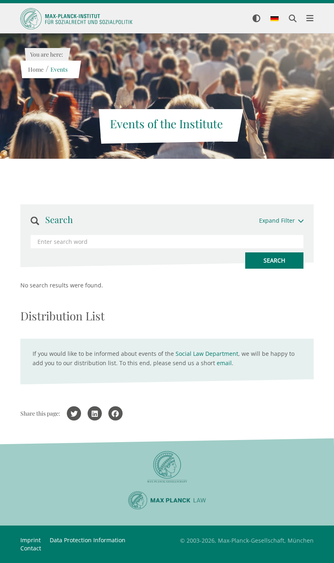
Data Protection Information (87, 540)
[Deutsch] (274, 19)
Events (58, 69)
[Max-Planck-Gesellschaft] (167, 467)
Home (35, 69)
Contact (30, 548)
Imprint (30, 540)
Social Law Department (207, 353)
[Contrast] (256, 19)
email (224, 363)
